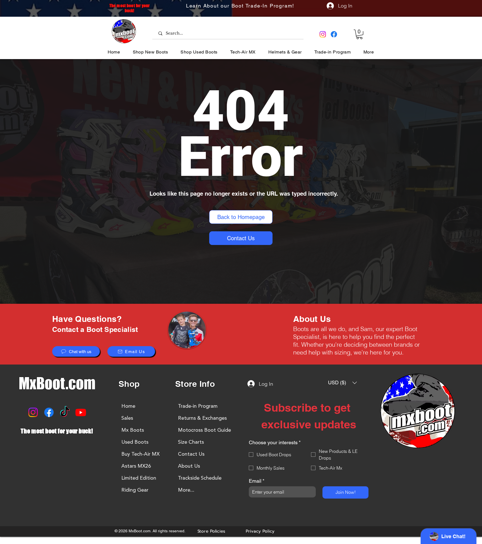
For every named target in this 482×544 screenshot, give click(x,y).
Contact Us (191, 454)
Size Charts (191, 442)
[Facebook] (334, 34)
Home (128, 406)
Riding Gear (134, 490)
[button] (359, 34)
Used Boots (134, 442)
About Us (189, 466)
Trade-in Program (198, 406)
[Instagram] (323, 34)
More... (186, 490)
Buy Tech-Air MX (140, 454)
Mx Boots (132, 430)
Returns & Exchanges (202, 418)
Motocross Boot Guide (204, 430)
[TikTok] (65, 412)
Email (256, 481)
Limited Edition (138, 478)
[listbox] (342, 382)
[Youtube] (80, 412)
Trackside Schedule (199, 478)
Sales (127, 418)
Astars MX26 (136, 466)
